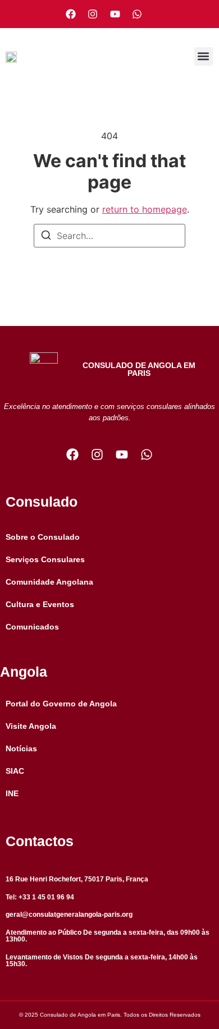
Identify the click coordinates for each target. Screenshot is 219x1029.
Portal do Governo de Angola (61, 703)
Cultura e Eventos (40, 604)
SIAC (15, 770)
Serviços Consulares (45, 559)
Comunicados (32, 626)
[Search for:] (109, 235)
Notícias (21, 748)
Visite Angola (31, 726)
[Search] (46, 237)
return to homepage (144, 209)
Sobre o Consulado (43, 536)
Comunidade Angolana (49, 581)
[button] (203, 56)
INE (12, 793)
